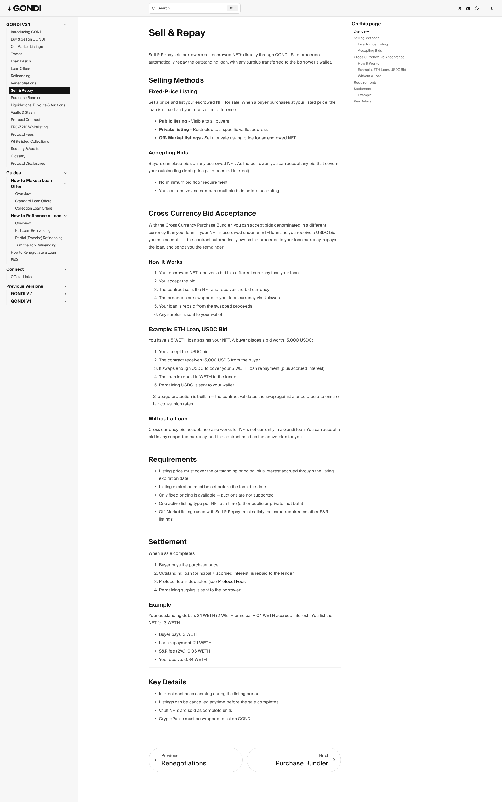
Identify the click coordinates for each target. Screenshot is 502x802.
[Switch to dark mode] (491, 8)
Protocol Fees (231, 581)
